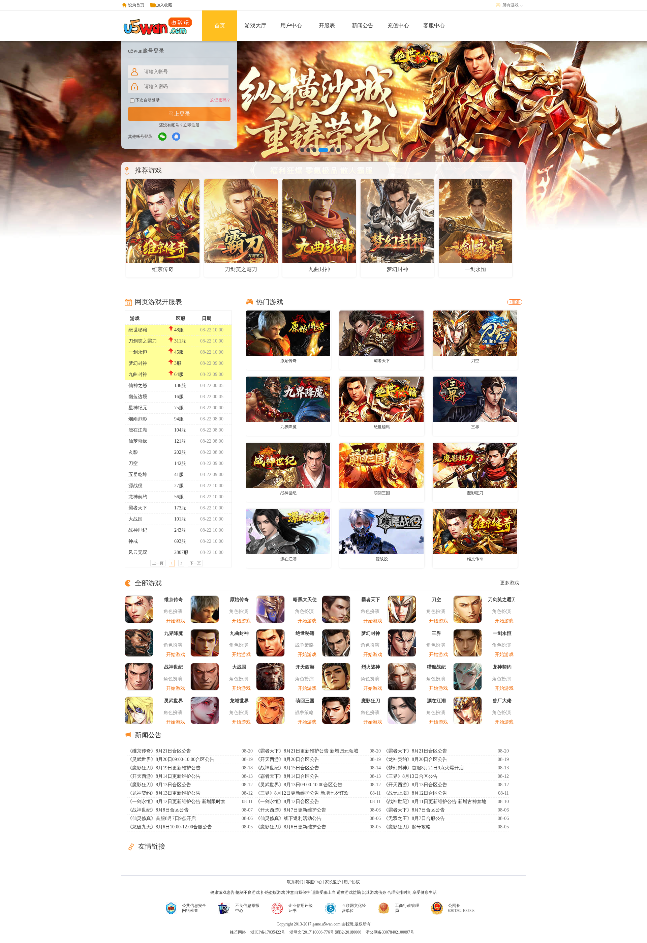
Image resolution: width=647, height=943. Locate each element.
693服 (180, 541)
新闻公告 (362, 25)
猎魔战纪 (436, 667)
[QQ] (176, 136)
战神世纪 (137, 530)
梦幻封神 (137, 363)
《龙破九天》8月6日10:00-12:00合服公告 (169, 826)
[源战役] (381, 531)
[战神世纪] (288, 465)
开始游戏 (175, 620)
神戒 (133, 541)
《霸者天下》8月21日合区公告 (415, 751)
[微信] (162, 136)
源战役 (135, 485)
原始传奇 (288, 360)
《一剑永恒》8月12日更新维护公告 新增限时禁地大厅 (179, 801)
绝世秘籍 (137, 329)
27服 (179, 485)
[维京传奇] (475, 531)
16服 (179, 396)
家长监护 (333, 882)
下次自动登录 (147, 100)
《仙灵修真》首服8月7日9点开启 (161, 818)
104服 (180, 430)
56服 (179, 496)
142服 (180, 463)
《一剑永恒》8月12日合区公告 (287, 801)
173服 (180, 507)
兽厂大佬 (502, 700)
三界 (475, 426)
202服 (180, 452)
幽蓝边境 (137, 396)
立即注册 (191, 125)
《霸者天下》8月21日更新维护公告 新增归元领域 (306, 751)
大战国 (135, 519)
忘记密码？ (220, 100)
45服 (179, 352)
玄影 (133, 452)
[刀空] (475, 332)
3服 (177, 363)
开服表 (327, 25)
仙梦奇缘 (137, 441)
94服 (179, 418)
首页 (219, 25)
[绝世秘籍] (381, 398)
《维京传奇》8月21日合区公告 (159, 751)
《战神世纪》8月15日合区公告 (287, 767)
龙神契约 (137, 496)
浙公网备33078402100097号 (390, 932)
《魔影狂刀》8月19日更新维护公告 (164, 767)
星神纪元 (137, 407)
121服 (180, 441)
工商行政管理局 (407, 908)
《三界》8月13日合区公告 (410, 776)
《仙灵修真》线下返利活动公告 (288, 818)
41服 (179, 474)
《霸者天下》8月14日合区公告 (287, 776)
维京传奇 (475, 559)
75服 (179, 407)
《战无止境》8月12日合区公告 (415, 793)
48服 (179, 329)
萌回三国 (382, 493)
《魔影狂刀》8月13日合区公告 (159, 784)
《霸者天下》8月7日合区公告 (414, 810)
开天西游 (305, 667)
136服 (180, 385)
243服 (180, 530)
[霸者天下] (381, 332)
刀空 (133, 463)
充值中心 (398, 25)
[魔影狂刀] (475, 465)
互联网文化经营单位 (354, 908)
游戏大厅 (255, 25)
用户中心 (291, 25)
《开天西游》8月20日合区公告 (287, 759)
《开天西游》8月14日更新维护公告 (164, 776)
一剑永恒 (137, 352)
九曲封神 (137, 374)
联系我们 (295, 882)
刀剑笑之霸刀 (142, 341)
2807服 (181, 552)
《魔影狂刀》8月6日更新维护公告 (290, 826)
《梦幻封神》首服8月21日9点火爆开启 (423, 767)
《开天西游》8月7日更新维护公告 (290, 810)
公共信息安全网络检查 (194, 908)
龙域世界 (239, 700)
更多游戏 (509, 582)
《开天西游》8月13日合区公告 (415, 784)
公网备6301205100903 (461, 908)
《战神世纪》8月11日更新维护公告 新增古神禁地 (434, 801)
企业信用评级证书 (300, 908)
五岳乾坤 (137, 474)
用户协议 (352, 882)
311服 (180, 341)
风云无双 (137, 552)
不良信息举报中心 (247, 908)
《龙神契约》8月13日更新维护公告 (164, 793)
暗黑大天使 (305, 599)
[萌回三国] (381, 465)
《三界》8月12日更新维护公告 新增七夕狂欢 (302, 793)
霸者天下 (137, 507)
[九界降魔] (288, 398)
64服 (179, 374)
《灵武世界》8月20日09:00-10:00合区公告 (170, 759)
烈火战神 (370, 667)
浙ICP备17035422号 (267, 932)
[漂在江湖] (288, 531)
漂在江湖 (137, 430)
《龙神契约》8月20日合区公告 (415, 759)
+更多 (515, 302)
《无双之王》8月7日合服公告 (414, 818)
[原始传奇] (288, 332)
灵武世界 (173, 700)
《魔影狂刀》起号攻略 (407, 826)
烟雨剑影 (137, 418)
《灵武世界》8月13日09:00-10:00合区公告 (298, 784)
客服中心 (434, 25)
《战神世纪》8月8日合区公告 (158, 810)
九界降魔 (288, 426)
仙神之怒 (137, 385)
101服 (180, 519)
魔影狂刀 (475, 493)
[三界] (475, 398)
